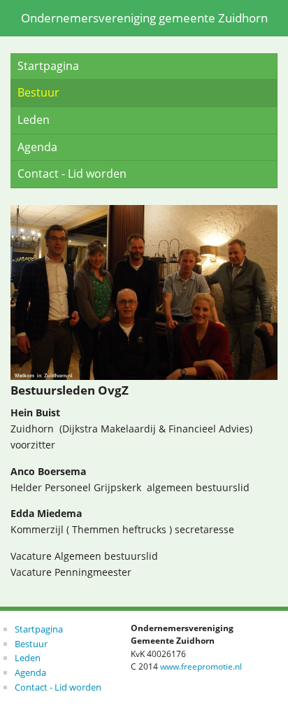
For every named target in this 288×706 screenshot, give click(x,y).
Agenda (37, 147)
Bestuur (38, 92)
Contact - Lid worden (72, 173)
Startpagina (48, 65)
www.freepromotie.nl (201, 666)
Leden (33, 119)
